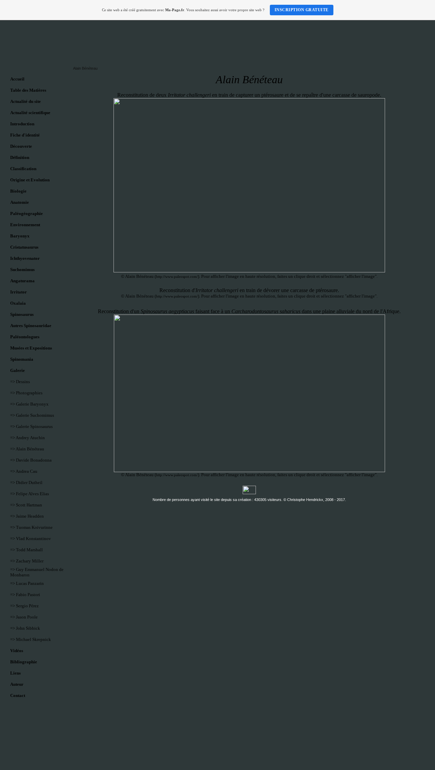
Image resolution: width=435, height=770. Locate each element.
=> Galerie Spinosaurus (31, 426)
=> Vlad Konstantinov (30, 538)
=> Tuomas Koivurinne (31, 527)
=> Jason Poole (24, 617)
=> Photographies (26, 392)
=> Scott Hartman (26, 504)
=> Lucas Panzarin (27, 583)
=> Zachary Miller (27, 560)
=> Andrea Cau (23, 471)
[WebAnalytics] (249, 493)
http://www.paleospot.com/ (177, 276)
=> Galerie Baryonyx (29, 404)
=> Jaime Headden (27, 516)
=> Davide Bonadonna (31, 460)
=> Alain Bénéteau (27, 448)
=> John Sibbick (25, 628)
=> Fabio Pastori (25, 594)
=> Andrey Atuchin (27, 437)
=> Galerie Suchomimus (32, 415)
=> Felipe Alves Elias (29, 493)
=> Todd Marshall (26, 549)
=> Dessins (20, 381)
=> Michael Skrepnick (30, 639)
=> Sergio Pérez (24, 605)
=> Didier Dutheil (26, 482)
